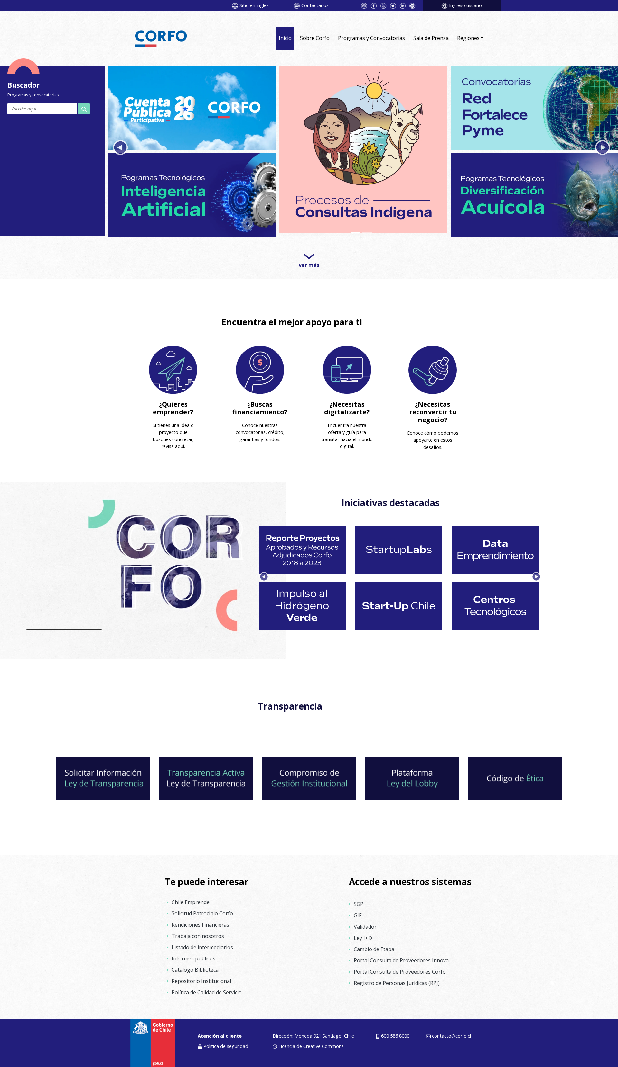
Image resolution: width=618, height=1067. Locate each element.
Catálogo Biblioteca (195, 966)
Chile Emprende (191, 899)
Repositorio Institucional (201, 978)
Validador (365, 923)
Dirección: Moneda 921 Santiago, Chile (313, 1033)
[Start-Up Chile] (192, 106)
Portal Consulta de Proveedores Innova (401, 957)
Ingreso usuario (465, 5)
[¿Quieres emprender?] (173, 367)
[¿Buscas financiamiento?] (260, 367)
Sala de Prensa (431, 38)
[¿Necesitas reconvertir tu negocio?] (432, 367)
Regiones (468, 38)
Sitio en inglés (254, 5)
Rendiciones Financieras (200, 921)
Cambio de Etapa (374, 945)
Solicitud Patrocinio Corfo (202, 910)
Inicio (285, 38)
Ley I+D (363, 934)
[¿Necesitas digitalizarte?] (347, 367)
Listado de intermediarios (202, 944)
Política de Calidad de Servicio (207, 989)
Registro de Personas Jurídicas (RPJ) (397, 979)
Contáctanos (315, 5)
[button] (120, 146)
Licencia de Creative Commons (311, 1043)
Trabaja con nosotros (198, 933)
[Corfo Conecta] (534, 106)
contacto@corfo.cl (451, 1033)
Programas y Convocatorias (371, 38)
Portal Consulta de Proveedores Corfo (400, 968)
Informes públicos (193, 955)
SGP (358, 900)
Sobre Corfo (315, 38)
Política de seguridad (225, 1043)
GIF (357, 912)
